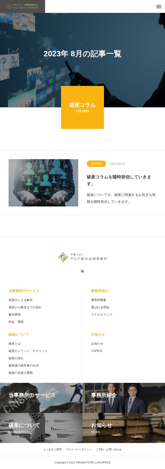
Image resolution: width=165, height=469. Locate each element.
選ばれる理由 (100, 307)
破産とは (15, 343)
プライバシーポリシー (79, 449)
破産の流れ (16, 358)
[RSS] (82, 271)
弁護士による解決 (21, 300)
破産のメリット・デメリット (28, 351)
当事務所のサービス (24, 291)
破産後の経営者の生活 (24, 365)
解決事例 (15, 314)
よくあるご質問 (52, 449)
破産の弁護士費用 (21, 372)
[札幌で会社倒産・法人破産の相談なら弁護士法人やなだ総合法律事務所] (22, 6)
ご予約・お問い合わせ (109, 449)
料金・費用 (16, 322)
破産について (19, 334)
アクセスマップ (101, 314)
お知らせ (98, 334)
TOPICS (96, 351)
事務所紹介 (99, 291)
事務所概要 (98, 300)
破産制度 (96, 163)
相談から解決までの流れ (25, 307)
